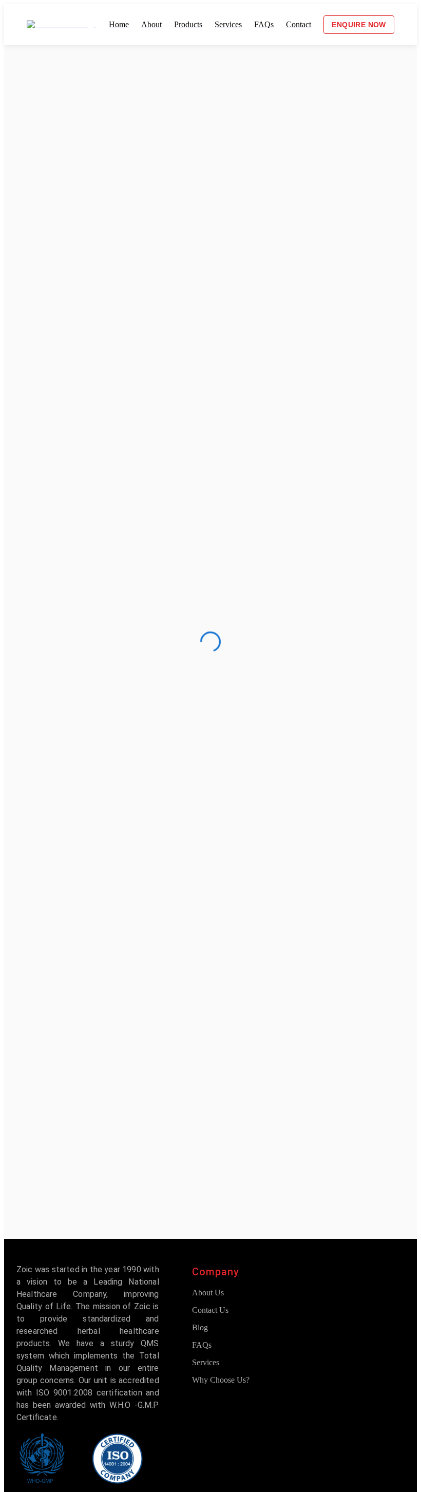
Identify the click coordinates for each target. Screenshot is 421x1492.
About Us (208, 1292)
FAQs (202, 1345)
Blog (200, 1327)
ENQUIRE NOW (359, 25)
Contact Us (210, 1310)
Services (205, 1362)
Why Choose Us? (221, 1379)
